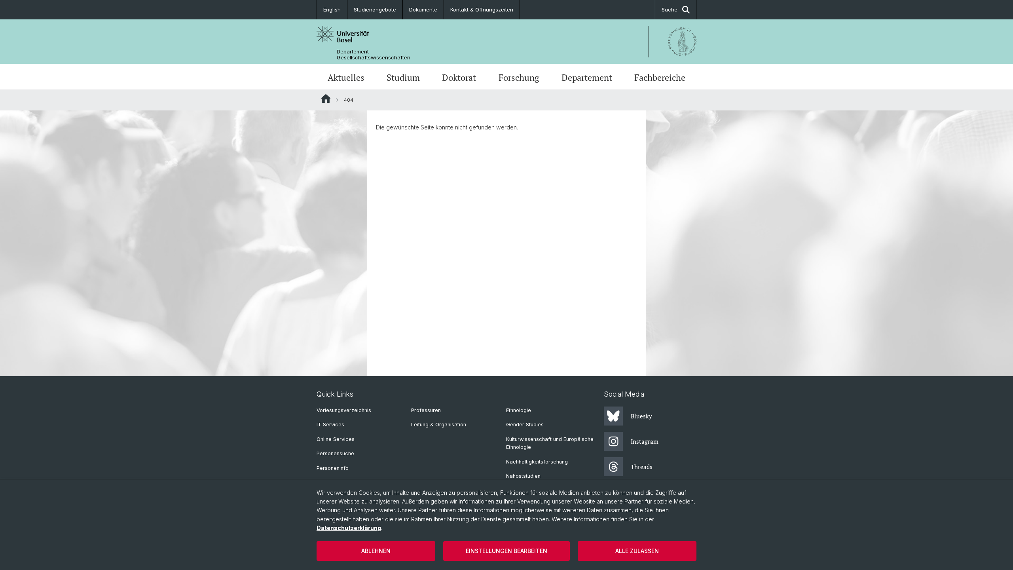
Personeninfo (333, 468)
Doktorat (459, 77)
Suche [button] (669, 9)
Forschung (519, 77)
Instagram (644, 441)
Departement (587, 77)
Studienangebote (375, 9)
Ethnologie (518, 410)
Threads (642, 467)
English (332, 9)
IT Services (330, 425)
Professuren (426, 410)
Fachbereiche (659, 77)
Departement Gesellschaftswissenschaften (373, 55)
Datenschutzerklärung (349, 527)
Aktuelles (346, 77)
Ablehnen (376, 550)
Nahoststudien (523, 476)
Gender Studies (525, 425)
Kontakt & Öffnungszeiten (481, 9)
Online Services (336, 439)
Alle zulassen (637, 550)
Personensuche (335, 453)
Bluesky (641, 416)
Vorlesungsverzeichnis (344, 410)
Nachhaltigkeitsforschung (537, 462)
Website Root (325, 98)
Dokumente (423, 9)
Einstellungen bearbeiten (506, 550)
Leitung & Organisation (438, 425)
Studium (403, 77)
